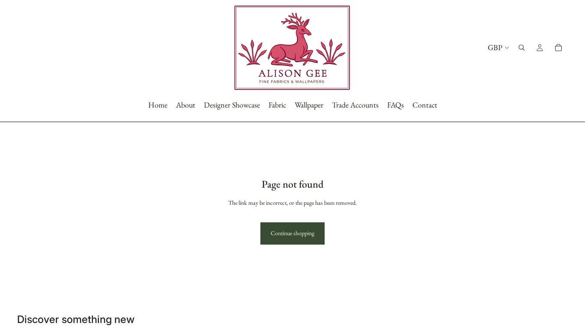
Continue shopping (292, 233)
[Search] (521, 47)
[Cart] (558, 47)
